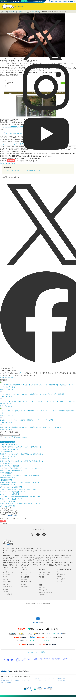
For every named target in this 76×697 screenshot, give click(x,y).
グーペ (21, 373)
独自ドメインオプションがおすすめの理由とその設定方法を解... (21, 454)
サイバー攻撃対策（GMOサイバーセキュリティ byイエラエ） (24, 680)
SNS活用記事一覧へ (7, 477)
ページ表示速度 (7, 594)
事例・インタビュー (6, 389)
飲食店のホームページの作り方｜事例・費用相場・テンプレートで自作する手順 (26, 420)
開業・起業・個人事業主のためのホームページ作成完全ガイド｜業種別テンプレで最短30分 (30, 427)
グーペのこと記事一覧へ (8, 506)
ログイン (3, 160)
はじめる (3, 520)
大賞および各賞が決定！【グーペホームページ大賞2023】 (19, 489)
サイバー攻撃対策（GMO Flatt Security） (47, 680)
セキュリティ (61, 579)
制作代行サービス (26, 582)
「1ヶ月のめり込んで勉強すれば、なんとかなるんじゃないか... (21, 468)
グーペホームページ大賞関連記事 (11, 487)
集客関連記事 (4, 458)
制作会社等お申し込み (45, 592)
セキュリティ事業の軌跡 (6, 682)
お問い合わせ (25, 579)
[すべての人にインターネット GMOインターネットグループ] (63, 1)
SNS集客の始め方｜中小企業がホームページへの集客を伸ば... (20, 475)
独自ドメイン (7, 584)
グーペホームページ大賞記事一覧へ (12, 492)
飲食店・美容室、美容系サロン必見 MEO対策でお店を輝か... (21, 482)
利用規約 (59, 576)
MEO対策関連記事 (6, 480)
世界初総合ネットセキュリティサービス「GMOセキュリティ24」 (14, 678)
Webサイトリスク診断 (45, 678)
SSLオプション (7, 586)
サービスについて (8, 572)
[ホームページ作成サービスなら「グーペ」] (11, 7)
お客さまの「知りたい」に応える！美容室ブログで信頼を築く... (21, 461)
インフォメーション (45, 572)
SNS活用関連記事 (6, 473)
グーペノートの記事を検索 (9, 432)
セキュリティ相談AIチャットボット (59, 678)
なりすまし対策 (61, 680)
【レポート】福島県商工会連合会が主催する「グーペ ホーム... (21, 496)
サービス (21, 12)
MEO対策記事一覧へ (7, 485)
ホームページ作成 (6, 396)
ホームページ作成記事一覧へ (9, 449)
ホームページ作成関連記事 (9, 444)
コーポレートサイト (34, 652)
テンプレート (13, 12)
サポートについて (26, 572)
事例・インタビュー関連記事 (9, 466)
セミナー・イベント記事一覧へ (10, 499)
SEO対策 (5, 591)
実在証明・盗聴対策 (5, 680)
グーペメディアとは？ (7, 377)
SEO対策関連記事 (6, 451)
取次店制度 (42, 587)
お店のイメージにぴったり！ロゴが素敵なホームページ (24, 170)
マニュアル (24, 574)
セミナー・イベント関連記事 (9, 494)
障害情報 (41, 577)
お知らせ (37, 12)
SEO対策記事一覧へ (7, 456)
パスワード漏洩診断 (34, 678)
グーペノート (25, 584)
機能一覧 (5, 579)
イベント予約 (7, 582)
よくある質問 (25, 577)
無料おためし (11, 160)
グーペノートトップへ (7, 442)
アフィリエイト (43, 590)
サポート (29, 12)
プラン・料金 (4, 12)
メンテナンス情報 (44, 574)
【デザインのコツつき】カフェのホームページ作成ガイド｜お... (21, 447)
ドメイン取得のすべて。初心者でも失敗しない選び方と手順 (20, 503)
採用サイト (44, 652)
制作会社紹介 (25, 586)
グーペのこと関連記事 (7, 501)
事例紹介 (5, 589)
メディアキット (43, 595)
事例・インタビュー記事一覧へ (10, 470)
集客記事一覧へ (5, 463)
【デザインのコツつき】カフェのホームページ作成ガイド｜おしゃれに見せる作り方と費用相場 (32, 394)
